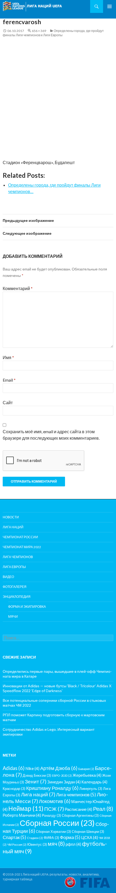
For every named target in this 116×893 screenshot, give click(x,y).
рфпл (73, 844)
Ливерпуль (90, 788)
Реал (103, 808)
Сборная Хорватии (53, 831)
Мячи (13, 616)
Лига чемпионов (18, 557)
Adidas (14, 768)
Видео (8, 577)
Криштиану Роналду (52, 788)
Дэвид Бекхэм (37, 775)
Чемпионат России (20, 537)
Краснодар (14, 788)
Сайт (8, 402)
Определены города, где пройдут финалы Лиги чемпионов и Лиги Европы (53, 33)
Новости (11, 517)
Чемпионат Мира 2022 (22, 547)
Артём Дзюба (58, 768)
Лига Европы (14, 567)
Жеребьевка (87, 775)
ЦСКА (89, 837)
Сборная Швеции (88, 831)
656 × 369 (39, 31)
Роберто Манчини (22, 815)
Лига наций (13, 527)
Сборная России (57, 822)
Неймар (25, 808)
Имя (8, 357)
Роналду (51, 815)
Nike (32, 768)
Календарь (94, 781)
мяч (56, 843)
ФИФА (51, 838)
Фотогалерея (14, 587)
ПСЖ (54, 809)
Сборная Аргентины (80, 815)
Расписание (78, 809)
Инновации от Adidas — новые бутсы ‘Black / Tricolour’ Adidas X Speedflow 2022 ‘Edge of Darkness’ (57, 688)
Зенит (35, 781)
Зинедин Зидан (64, 781)
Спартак (14, 837)
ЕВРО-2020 (62, 775)
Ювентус (37, 844)
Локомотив (54, 801)
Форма (70, 837)
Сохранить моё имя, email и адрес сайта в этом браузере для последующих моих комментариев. (51, 434)
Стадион (35, 838)
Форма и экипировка (27, 607)
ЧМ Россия (16, 844)
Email (9, 379)
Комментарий (18, 288)
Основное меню (109, 6)
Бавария (86, 769)
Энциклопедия (16, 597)
